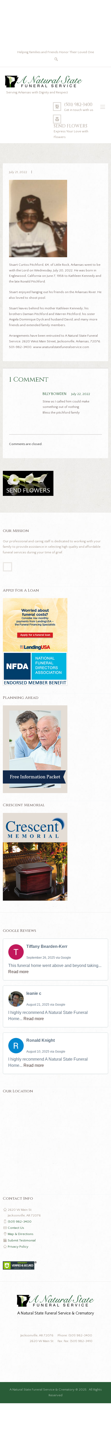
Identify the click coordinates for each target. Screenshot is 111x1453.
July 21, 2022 (18, 172)
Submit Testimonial (22, 1240)
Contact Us (16, 1228)
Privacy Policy (18, 1246)
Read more (18, 972)
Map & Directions (20, 1234)
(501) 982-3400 (78, 105)
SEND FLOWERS (70, 126)
